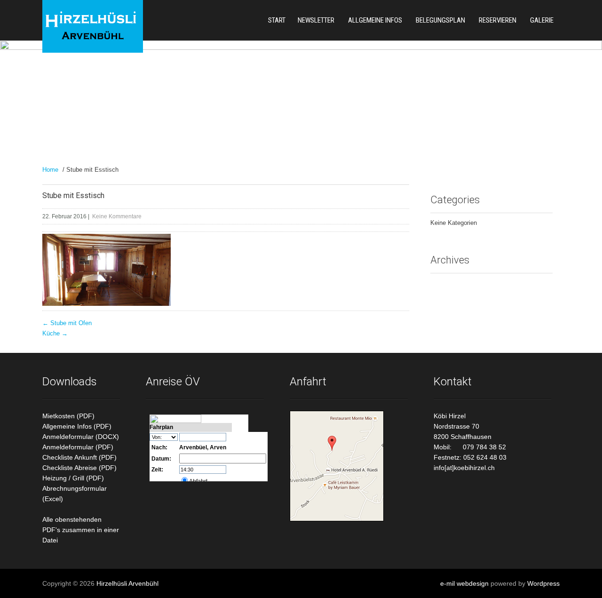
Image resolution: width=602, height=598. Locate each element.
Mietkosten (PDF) (68, 416)
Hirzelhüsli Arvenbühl (127, 583)
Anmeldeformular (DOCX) (80, 436)
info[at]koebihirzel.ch (464, 467)
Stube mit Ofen (67, 323)
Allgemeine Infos (375, 20)
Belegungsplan (440, 20)
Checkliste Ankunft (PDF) (79, 457)
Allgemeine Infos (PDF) (76, 426)
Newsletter (316, 20)
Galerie (542, 20)
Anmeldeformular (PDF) (77, 447)
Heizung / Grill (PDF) (73, 478)
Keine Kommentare (117, 216)
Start (276, 20)
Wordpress (543, 583)
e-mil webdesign (464, 583)
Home (50, 169)
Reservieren (497, 20)
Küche (55, 333)
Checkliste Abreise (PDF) (79, 467)
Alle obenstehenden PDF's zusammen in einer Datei (80, 530)
